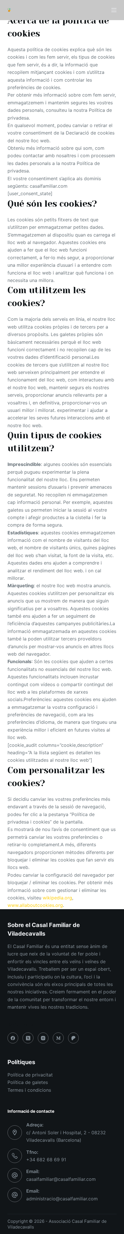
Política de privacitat (30, 1075)
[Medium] (58, 1038)
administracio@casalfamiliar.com (62, 1199)
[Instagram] (43, 1038)
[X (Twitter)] (27, 1038)
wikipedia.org (57, 898)
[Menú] (114, 10)
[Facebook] (12, 1038)
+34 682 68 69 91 (46, 1159)
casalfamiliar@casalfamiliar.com (61, 1179)
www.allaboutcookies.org (35, 905)
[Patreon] (73, 1038)
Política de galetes (27, 1082)
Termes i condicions (29, 1090)
